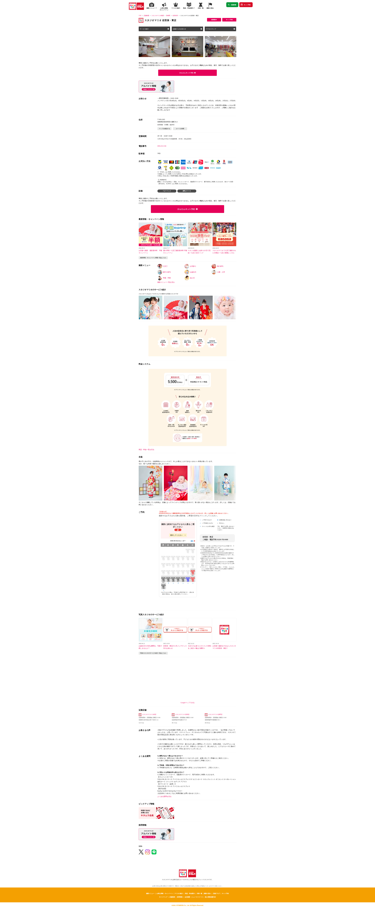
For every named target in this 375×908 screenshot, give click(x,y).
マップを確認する (164, 128)
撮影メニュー (150, 893)
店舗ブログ (216, 893)
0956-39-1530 (161, 146)
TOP (140, 15)
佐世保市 (175, 15)
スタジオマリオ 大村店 (149, 714)
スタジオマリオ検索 (157, 15)
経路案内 (214, 19)
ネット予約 (247, 5)
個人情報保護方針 (210, 897)
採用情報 (180, 897)
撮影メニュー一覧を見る (166, 282)
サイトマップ (163, 897)
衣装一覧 (199, 893)
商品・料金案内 (190, 893)
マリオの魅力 (179, 893)
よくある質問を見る (164, 796)
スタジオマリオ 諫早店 (215, 714)
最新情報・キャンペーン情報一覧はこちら (153, 257)
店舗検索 (233, 5)
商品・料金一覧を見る (146, 449)
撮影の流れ (207, 893)
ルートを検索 (180, 128)
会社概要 (187, 897)
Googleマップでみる (188, 702)
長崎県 (168, 15)
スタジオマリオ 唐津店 (182, 714)
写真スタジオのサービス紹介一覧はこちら (153, 653)
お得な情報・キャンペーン (165, 893)
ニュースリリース (197, 897)
